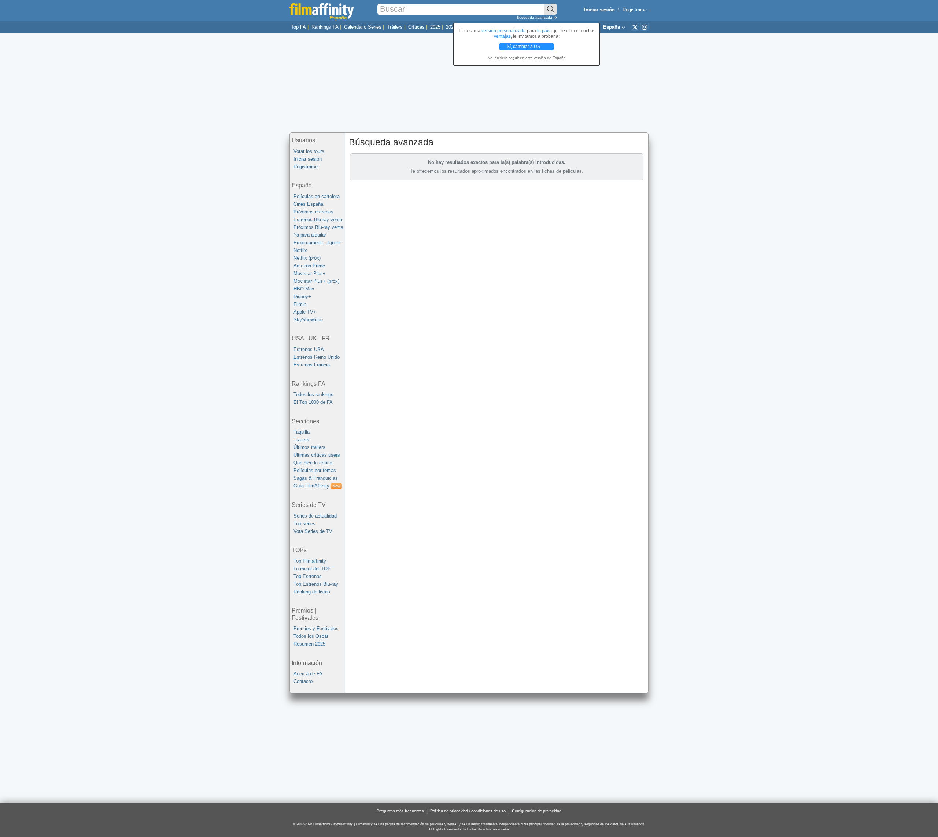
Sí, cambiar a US (524, 46)
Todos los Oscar (310, 636)
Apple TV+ (304, 312)
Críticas (416, 27)
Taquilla (301, 432)
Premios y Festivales (316, 628)
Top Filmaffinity (309, 561)
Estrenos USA (308, 349)
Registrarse (635, 9)
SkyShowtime (308, 319)
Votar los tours (308, 151)
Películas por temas (314, 470)
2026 (451, 27)
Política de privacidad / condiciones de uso (468, 811)
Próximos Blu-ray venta (318, 227)
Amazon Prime (309, 265)
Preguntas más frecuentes (400, 811)
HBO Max (303, 289)
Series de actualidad (315, 516)
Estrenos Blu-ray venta (317, 219)
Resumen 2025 (309, 644)
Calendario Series (362, 27)
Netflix (300, 250)
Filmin (299, 304)
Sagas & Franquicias (315, 478)
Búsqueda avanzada (535, 17)
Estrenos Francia (311, 365)
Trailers (301, 439)
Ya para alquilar (309, 235)
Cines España (308, 204)
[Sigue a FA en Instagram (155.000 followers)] (644, 27)
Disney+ (302, 296)
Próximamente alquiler (317, 242)
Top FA (298, 27)
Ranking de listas (311, 592)
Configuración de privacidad (536, 811)
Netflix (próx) (307, 258)
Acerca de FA (307, 673)
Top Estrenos (307, 576)
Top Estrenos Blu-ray (315, 584)
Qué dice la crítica (312, 462)
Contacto (303, 681)
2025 (435, 27)
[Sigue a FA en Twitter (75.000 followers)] (635, 27)
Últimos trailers (309, 447)
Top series (304, 523)
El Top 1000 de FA (313, 402)
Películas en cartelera (316, 196)
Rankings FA (325, 27)
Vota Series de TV (312, 531)
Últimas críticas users (316, 455)
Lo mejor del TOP (312, 568)
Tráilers (395, 27)
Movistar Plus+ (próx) (316, 281)
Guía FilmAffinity (316, 486)
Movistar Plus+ (309, 273)
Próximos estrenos (313, 212)
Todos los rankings (313, 394)
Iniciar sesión (307, 159)
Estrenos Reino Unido (316, 357)
